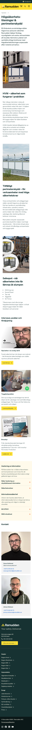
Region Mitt (5, 663)
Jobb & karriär (5, 693)
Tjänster (3, 13)
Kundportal (28, 1)
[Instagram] (2, 727)
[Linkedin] (9, 727)
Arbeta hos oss (6, 696)
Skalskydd (4, 681)
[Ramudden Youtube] (13, 727)
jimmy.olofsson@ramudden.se (12, 612)
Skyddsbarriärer (6, 678)
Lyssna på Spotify (8, 408)
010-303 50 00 (7, 639)
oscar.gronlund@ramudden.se (12, 571)
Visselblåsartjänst (6, 707)
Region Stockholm (7, 660)
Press (3, 710)
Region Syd (4, 668)
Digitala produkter (7, 686)
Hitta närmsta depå (8, 643)
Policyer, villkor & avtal (8, 699)
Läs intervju (6, 363)
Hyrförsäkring (5, 702)
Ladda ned (6, 454)
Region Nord (5, 657)
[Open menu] (29, 6)
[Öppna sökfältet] (26, 6)
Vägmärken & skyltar (7, 675)
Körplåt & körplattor (7, 683)
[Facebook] (6, 727)
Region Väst (5, 665)
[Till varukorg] (22, 6)
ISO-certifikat (5, 704)
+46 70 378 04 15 (8, 569)
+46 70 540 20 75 (8, 610)
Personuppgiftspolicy (8, 722)
